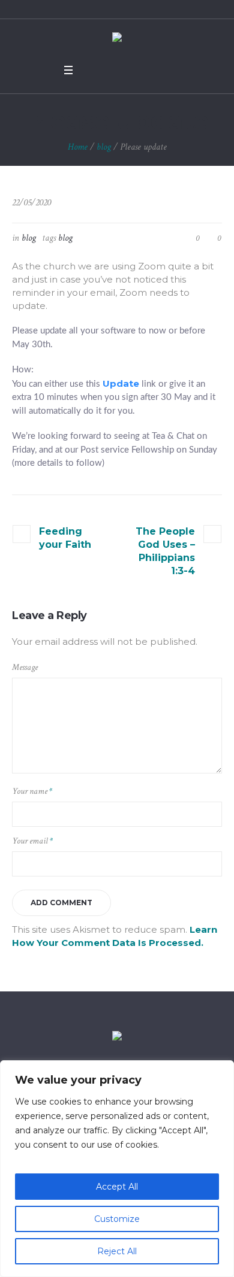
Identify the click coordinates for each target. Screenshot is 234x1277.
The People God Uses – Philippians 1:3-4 (165, 551)
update (121, 383)
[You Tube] (122, 70)
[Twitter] (106, 70)
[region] (117, 1168)
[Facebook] (91, 70)
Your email (32, 841)
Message (25, 667)
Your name (32, 791)
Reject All (117, 1251)
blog (104, 147)
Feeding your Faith (65, 538)
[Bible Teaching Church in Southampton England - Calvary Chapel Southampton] (117, 39)
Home (78, 147)
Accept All (117, 1186)
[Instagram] (137, 70)
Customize (117, 1219)
